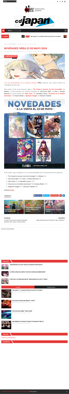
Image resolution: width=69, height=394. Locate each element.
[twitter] (62, 1)
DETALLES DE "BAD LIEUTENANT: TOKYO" (23, 301)
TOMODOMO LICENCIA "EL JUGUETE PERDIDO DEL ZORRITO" (33, 209)
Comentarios (51, 287)
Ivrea (12, 190)
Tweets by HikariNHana (8, 338)
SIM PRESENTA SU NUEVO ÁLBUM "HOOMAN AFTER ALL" (28, 321)
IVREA (41, 51)
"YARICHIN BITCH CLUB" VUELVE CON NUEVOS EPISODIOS (25, 265)
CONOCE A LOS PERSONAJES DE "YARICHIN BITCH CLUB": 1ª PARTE (28, 279)
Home (5, 44)
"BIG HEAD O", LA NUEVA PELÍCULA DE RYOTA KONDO (39, 36)
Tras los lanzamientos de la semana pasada (20, 83)
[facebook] (60, 1)
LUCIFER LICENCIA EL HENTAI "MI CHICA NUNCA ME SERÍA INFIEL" (27, 272)
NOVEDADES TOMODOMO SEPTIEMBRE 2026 (13, 210)
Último (18, 287)
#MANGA (7, 206)
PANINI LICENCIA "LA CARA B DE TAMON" (54, 210)
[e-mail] (65, 1)
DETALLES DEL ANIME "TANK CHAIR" (22, 311)
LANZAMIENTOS (12, 44)
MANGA (15, 51)
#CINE (20, 36)
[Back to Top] (67, 392)
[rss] (58, 1)
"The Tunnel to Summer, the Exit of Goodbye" (47, 89)
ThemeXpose (33, 391)
